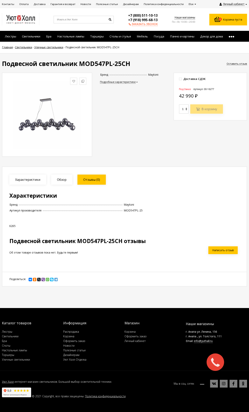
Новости (69, 345)
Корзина (68, 336)
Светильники (10, 336)
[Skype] (51, 279)
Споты (6, 345)
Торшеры (8, 355)
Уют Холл (8, 381)
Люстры (7, 331)
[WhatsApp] (47, 279)
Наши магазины (184, 17)
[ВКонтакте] (30, 279)
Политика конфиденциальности (105, 396)
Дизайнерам (71, 355)
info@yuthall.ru (203, 341)
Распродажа (71, 331)
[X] (39, 279)
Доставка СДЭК (194, 79)
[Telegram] (56, 279)
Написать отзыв (223, 250)
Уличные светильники (16, 359)
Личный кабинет (135, 341)
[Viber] (43, 279)
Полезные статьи (74, 350)
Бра (4, 341)
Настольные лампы (14, 350)
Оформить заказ (74, 341)
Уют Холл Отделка (74, 359)
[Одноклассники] (34, 279)
